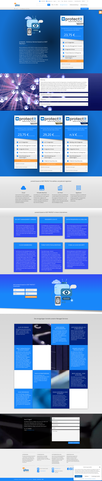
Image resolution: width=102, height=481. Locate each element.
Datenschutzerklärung (88, 478)
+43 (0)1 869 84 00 (43, 470)
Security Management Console (73, 46)
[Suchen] (48, 5)
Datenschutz (39, 479)
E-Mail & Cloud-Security (76, 161)
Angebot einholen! (71, 61)
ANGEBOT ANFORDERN (74, 442)
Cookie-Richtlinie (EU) (77, 1)
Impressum (93, 478)
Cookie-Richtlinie (82, 478)
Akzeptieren (78, 476)
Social (59, 1)
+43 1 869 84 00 (42, 1)
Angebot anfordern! (31, 296)
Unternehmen (70, 1)
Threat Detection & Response (73, 53)
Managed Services (63, 4)
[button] (99, 467)
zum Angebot (84, 8)
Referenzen (65, 1)
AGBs (42, 479)
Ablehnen (86, 476)
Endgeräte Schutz (70, 49)
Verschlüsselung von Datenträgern (70, 57)
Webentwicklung (83, 4)
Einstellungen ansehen (96, 476)
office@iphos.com (49, 1)
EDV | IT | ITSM (55, 4)
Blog (62, 1)
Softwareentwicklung (74, 4)
